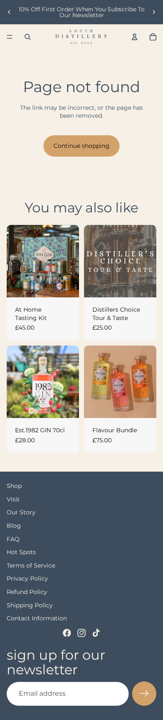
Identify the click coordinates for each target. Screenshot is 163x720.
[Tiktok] (96, 633)
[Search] (27, 37)
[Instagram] (81, 633)
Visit (13, 499)
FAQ (13, 538)
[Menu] (9, 36)
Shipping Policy (30, 605)
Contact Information (37, 618)
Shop (14, 486)
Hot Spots (21, 552)
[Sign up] (144, 693)
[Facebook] (67, 633)
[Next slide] (154, 12)
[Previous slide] (9, 12)
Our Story (21, 512)
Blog (14, 525)
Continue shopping (81, 146)
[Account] (134, 37)
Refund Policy (27, 592)
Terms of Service (31, 565)
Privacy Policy (27, 578)
